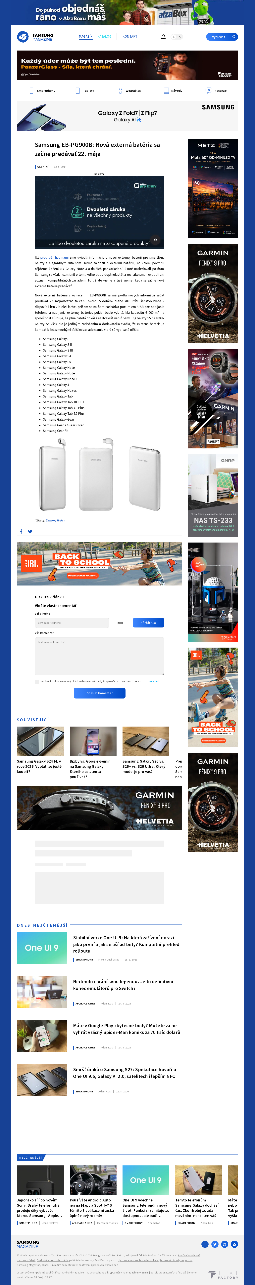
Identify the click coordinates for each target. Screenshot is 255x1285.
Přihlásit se (148, 623)
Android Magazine (73, 1273)
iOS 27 (48, 1277)
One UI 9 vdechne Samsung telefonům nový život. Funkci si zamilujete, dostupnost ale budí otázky (146, 1207)
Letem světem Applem (30, 1273)
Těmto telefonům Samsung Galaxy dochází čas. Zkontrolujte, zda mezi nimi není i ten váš (197, 1207)
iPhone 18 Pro (33, 1277)
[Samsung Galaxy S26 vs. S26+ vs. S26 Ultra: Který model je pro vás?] (146, 741)
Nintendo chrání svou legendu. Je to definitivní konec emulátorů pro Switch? (123, 985)
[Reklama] (127, 12)
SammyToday (55, 520)
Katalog (105, 36)
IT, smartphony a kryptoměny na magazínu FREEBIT (117, 1273)
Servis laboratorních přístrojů (168, 1273)
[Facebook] (205, 1244)
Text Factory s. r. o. (63, 1256)
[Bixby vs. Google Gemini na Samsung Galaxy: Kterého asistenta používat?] (93, 741)
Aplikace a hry (85, 1003)
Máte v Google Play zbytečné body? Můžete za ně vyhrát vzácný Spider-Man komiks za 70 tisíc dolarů (126, 1029)
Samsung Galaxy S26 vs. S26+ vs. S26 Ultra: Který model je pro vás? (144, 766)
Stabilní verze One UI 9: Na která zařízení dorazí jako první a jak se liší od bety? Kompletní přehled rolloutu (126, 944)
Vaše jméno (42, 614)
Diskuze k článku (49, 597)
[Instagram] (224, 1244)
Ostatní (42, 167)
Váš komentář (44, 633)
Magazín (86, 36)
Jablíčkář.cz (53, 1273)
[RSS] (234, 1244)
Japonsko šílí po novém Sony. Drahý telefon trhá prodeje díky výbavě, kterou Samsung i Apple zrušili (38, 1207)
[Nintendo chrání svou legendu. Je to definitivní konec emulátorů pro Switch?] (42, 992)
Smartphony (84, 960)
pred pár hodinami (54, 257)
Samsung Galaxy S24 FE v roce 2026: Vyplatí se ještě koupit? (39, 766)
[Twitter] (215, 1244)
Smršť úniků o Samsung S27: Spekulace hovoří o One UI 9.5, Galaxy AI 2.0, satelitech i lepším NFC (124, 1073)
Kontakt (130, 36)
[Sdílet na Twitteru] (30, 533)
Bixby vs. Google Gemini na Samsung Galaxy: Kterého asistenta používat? (91, 769)
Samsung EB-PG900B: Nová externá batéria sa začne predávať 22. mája (97, 149)
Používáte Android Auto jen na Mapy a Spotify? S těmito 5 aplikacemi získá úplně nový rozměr (92, 1207)
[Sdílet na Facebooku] (21, 533)
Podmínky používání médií (53, 1260)
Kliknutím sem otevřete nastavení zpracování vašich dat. (84, 1265)
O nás (45, 1265)
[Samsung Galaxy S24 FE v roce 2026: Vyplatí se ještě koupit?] (40, 741)
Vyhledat (218, 37)
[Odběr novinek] (163, 37)
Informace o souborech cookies (139, 1260)
